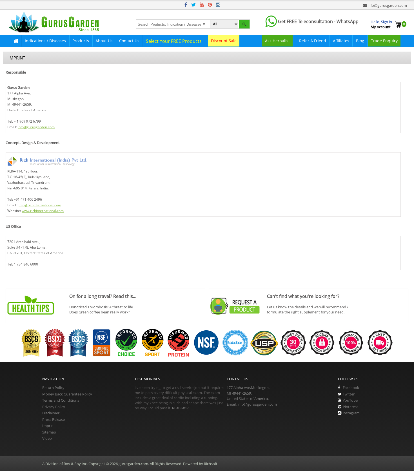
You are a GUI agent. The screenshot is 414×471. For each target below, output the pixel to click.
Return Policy (53, 387)
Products (80, 40)
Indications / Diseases (45, 40)
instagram (351, 412)
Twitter (349, 394)
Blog (360, 40)
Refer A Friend (312, 40)
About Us (104, 40)
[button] (244, 24)
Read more (181, 408)
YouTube (350, 400)
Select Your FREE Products (174, 41)
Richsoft (210, 463)
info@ (22, 127)
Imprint (48, 425)
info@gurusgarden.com (387, 5)
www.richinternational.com (43, 210)
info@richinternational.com (40, 205)
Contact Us (129, 40)
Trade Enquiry (384, 40)
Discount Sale (224, 40)
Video (47, 438)
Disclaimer (50, 412)
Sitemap (49, 432)
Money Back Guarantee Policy (67, 394)
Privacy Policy (53, 406)
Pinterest (350, 406)
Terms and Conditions (60, 400)
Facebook (351, 387)
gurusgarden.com (41, 127)
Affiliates (341, 40)
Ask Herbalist (277, 40)
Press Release (53, 419)
